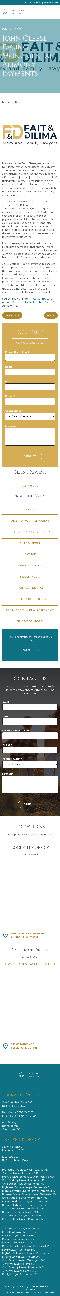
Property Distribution (30, 599)
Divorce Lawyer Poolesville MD (20, 1212)
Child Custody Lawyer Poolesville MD (23, 1219)
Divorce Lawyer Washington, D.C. (21, 1256)
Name (9, 366)
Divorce (30, 554)
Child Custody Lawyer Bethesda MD (23, 1208)
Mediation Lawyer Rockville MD (20, 1232)
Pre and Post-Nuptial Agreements (30, 610)
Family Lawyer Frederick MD (18, 1235)
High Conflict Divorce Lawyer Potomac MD (27, 1253)
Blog (18, 102)
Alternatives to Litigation (30, 520)
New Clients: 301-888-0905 (17, 1112)
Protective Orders (30, 621)
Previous (12, 315)
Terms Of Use (37, 1293)
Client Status (14, 411)
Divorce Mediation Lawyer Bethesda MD (25, 1205)
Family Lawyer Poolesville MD (19, 1274)
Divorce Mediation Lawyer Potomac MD (25, 1201)
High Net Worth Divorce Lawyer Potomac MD (28, 1190)
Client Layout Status (16, 730)
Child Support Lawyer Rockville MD (23, 1228)
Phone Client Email (17, 352)
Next (51, 315)
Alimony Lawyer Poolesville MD (20, 1271)
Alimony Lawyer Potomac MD (19, 1263)
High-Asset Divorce (30, 588)
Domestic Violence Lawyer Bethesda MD (25, 1246)
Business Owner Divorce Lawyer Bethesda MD (29, 1194)
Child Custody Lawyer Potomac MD (22, 1267)
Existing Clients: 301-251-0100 (19, 1115)
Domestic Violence (30, 565)
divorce (13, 208)
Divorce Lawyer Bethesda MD (19, 1242)
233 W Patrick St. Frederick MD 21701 (24, 1046)
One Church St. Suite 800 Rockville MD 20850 (28, 935)
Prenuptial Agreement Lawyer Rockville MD (28, 1176)
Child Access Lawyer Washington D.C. (23, 1260)
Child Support (30, 543)
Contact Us (30, 650)
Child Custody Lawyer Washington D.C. (24, 1198)
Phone (10, 396)
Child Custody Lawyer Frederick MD (23, 1180)
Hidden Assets (30, 576)
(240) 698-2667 (11, 1156)
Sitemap (10, 1293)
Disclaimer (49, 1293)
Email (9, 381)
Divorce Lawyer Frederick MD (19, 1239)
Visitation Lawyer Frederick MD (20, 1173)
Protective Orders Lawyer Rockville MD (25, 1169)
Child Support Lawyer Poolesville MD (23, 1215)
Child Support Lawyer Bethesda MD (23, 1183)
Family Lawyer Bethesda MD (18, 1249)
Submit (30, 456)
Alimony (30, 509)
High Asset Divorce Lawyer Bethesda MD (25, 1187)
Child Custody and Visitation (30, 532)
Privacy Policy (22, 1293)
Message (10, 426)
